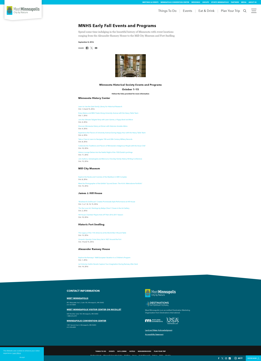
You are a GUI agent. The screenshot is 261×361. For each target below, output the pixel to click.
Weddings (195, 2)
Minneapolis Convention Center (175, 2)
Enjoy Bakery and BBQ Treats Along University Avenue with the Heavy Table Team (108, 113)
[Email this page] (96, 48)
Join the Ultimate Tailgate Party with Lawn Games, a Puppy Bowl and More (105, 120)
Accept (22, 357)
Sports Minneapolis (220, 2)
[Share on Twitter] (91, 48)
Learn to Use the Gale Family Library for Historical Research (100, 106)
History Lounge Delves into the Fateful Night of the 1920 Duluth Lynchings (105, 152)
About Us (253, 2)
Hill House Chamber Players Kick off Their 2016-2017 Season (100, 215)
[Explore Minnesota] (154, 320)
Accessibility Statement (154, 334)
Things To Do (167, 11)
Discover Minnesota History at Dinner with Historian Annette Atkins (102, 126)
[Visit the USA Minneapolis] (172, 320)
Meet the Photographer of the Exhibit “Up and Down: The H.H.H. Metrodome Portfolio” (110, 183)
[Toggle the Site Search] (244, 10)
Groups (205, 2)
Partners (235, 2)
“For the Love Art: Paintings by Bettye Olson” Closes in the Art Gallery (103, 208)
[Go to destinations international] (157, 304)
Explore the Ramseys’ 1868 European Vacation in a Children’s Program (104, 258)
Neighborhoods (144, 351)
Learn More (16, 353)
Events (187, 11)
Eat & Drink (207, 11)
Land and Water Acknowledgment (158, 330)
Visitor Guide (252, 358)
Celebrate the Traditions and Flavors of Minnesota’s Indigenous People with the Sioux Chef (111, 146)
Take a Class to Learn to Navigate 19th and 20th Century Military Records (105, 139)
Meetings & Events (150, 2)
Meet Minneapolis (77, 298)
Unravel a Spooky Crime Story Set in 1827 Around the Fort (99, 239)
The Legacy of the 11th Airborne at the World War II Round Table (102, 233)
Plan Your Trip (230, 11)
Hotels (132, 351)
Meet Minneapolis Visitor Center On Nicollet (94, 309)
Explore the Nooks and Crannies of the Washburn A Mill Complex (102, 177)
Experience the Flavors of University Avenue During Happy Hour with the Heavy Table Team (112, 133)
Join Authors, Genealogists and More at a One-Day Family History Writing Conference (110, 159)
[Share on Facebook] (87, 48)
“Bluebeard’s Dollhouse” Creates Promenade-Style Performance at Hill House (106, 202)
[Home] (23, 10)
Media (243, 2)
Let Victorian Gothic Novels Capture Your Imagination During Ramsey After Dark (108, 264)
